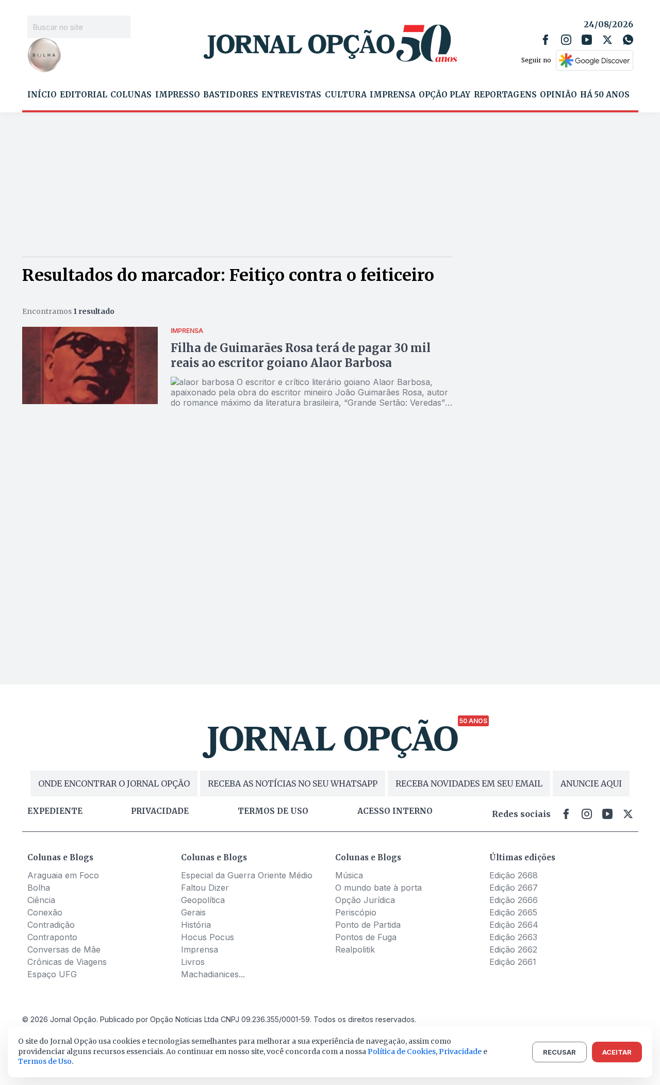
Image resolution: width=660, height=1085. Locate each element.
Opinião (558, 94)
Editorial (83, 94)
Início (42, 94)
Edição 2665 (513, 912)
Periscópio (355, 912)
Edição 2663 (513, 937)
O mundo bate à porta (378, 887)
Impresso (177, 94)
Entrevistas (291, 94)
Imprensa (393, 94)
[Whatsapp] (628, 40)
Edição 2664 (513, 925)
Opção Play (444, 94)
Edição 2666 (513, 900)
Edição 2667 (513, 887)
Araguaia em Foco (63, 875)
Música (349, 875)
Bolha (38, 887)
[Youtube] (587, 40)
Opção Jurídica (365, 900)
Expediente (54, 811)
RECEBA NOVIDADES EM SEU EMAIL (468, 783)
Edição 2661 (512, 962)
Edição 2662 (513, 949)
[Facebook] (545, 40)
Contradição (51, 925)
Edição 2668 (513, 875)
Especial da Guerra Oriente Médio (246, 875)
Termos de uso (273, 811)
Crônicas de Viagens (67, 962)
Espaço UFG (52, 974)
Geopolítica (203, 900)
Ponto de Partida (368, 925)
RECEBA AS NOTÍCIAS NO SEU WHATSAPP (292, 783)
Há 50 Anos (605, 94)
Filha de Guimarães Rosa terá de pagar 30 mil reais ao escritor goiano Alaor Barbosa (301, 355)
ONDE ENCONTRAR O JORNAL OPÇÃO (114, 783)
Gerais (193, 912)
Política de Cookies (402, 1051)
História (196, 925)
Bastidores (230, 94)
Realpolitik (355, 949)
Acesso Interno (395, 811)
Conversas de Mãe (64, 949)
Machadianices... (213, 974)
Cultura (346, 94)
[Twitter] (607, 40)
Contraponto (52, 937)
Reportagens (505, 94)
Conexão (44, 912)
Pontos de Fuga (366, 937)
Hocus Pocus (207, 937)
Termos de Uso (45, 1061)
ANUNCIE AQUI (591, 783)
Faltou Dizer (205, 887)
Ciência (41, 900)
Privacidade (160, 811)
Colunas (131, 94)
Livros (193, 962)
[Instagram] (566, 40)
